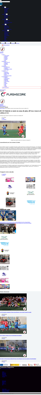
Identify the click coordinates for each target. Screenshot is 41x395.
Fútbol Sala (6, 80)
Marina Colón (6, 73)
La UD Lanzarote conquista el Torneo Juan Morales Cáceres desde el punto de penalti (15, 312)
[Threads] (5, 209)
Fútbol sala (4, 374)
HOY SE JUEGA (6, 87)
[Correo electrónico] (9, 209)
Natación (5, 83)
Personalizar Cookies (5, 391)
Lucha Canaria (6, 81)
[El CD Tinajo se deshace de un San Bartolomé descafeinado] (13, 333)
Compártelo (4, 174)
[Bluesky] (4, 209)
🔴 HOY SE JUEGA (6, 45)
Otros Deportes (4, 76)
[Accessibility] (1, 4)
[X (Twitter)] (2, 209)
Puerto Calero (6, 72)
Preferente (6, 56)
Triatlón (5, 86)
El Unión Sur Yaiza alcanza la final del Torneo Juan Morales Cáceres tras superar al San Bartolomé (18, 358)
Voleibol (3, 376)
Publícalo (3, 175)
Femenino (6, 58)
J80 (2, 384)
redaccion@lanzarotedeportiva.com (6, 368)
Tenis (5, 85)
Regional (5, 57)
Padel (5, 84)
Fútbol (3, 54)
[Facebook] (0, 209)
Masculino (6, 64)
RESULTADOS (3, 89)
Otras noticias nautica (7, 75)
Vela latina (6, 71)
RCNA (5, 74)
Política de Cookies (5, 390)
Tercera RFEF (6, 55)
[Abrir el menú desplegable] (6, 61)
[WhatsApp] (8, 209)
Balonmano (4, 66)
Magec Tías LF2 (7, 62)
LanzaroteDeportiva (1, 52)
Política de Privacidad (5, 389)
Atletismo (6, 77)
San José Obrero (7, 67)
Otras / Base (6, 69)
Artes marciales (6, 78)
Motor (5, 82)
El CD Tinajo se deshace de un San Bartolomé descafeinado (11, 335)
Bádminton (6, 79)
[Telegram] (7, 209)
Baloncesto (4, 61)
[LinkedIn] (3, 209)
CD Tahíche (4, 119)
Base (5, 60)
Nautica (3, 70)
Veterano (5, 59)
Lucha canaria (4, 375)
